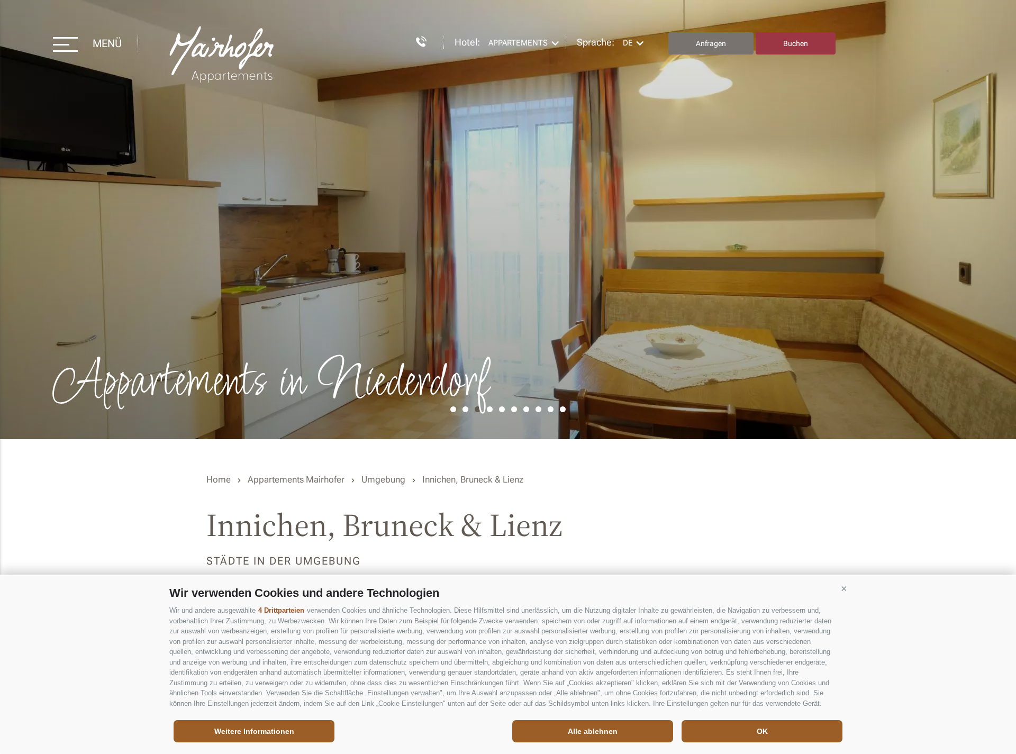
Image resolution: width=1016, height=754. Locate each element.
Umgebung (383, 479)
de (628, 43)
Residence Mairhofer (223, 54)
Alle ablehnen (593, 731)
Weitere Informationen (254, 731)
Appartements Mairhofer (296, 479)
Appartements (518, 43)
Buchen (795, 43)
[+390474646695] (416, 40)
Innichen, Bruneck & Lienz (472, 479)
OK (762, 731)
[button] (844, 589)
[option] (508, 219)
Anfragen (711, 43)
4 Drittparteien (281, 610)
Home (218, 479)
